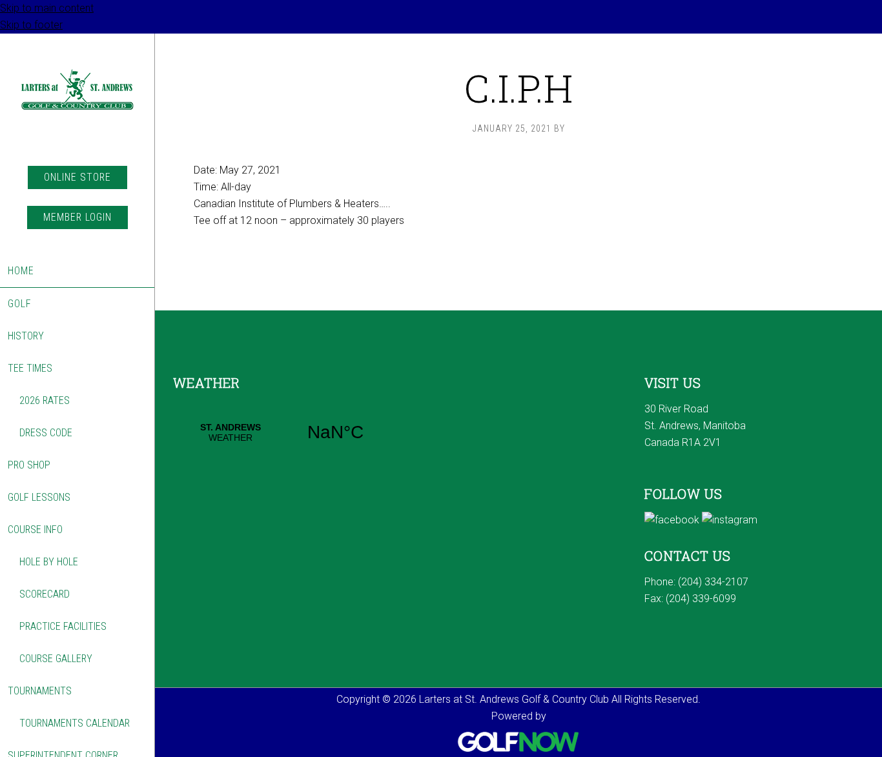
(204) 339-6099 (701, 598)
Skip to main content (47, 8)
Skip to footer (31, 25)
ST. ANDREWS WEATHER (283, 432)
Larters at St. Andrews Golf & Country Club (77, 99)
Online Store (77, 177)
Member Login (77, 217)
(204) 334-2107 (713, 582)
